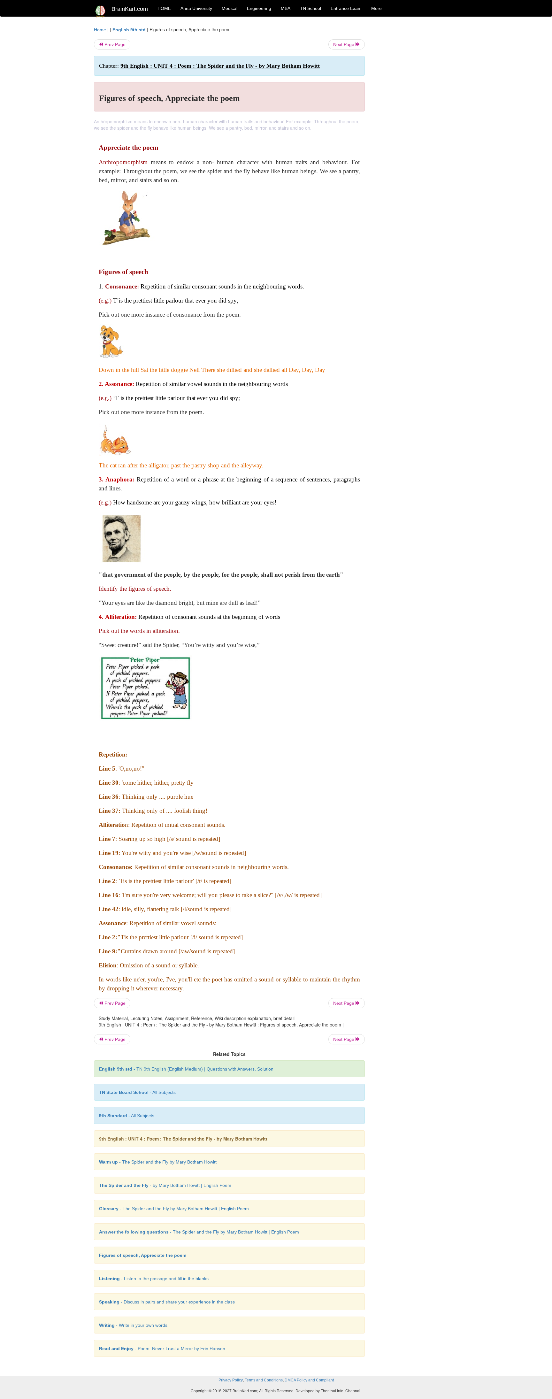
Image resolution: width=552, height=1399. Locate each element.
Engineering (259, 8)
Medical (229, 8)
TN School (310, 8)
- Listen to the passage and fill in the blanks (154, 1278)
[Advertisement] (416, 122)
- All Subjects (137, 1092)
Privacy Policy (230, 1380)
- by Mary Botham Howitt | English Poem (165, 1185)
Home (100, 29)
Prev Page (114, 44)
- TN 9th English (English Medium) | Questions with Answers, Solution (186, 1069)
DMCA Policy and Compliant (309, 1380)
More (376, 8)
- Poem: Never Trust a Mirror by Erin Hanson (162, 1348)
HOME (164, 8)
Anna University (196, 8)
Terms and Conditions (264, 1380)
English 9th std (129, 29)
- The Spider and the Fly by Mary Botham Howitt (158, 1162)
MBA (285, 8)
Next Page (344, 44)
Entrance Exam (346, 8)
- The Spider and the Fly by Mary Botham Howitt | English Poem (174, 1208)
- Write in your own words (133, 1325)
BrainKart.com (129, 9)
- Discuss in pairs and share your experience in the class (167, 1301)
